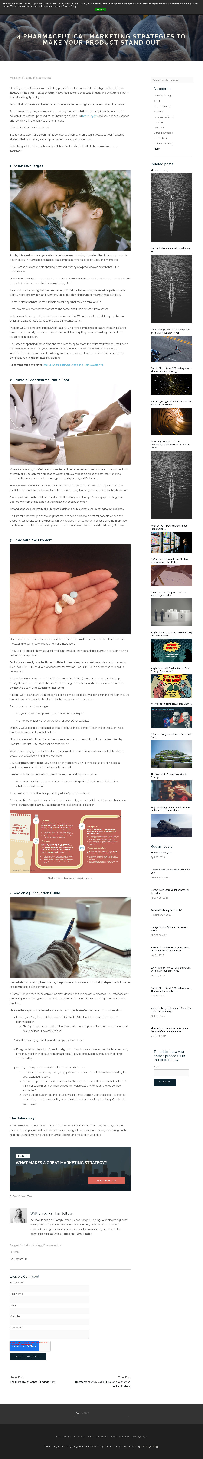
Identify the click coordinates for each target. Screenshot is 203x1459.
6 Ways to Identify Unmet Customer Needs (169, 929)
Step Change (160, 127)
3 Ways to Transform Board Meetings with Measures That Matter (170, 560)
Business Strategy (162, 106)
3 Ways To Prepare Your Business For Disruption (170, 891)
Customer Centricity (163, 143)
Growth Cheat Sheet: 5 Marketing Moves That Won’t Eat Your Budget (171, 370)
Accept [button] (100, 9)
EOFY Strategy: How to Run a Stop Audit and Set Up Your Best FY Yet (170, 331)
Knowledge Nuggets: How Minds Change (171, 703)
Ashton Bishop (161, 138)
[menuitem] (58, 1437)
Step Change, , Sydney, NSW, (92, 1446)
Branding (158, 122)
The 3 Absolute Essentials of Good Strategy (168, 776)
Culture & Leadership (164, 117)
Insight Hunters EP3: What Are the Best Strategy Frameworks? (170, 670)
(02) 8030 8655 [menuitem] (140, 1437)
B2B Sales (158, 111)
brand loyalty (90, 116)
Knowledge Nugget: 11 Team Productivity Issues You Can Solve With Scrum (170, 444)
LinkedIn (32, 1241)
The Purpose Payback (162, 170)
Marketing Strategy (21, 77)
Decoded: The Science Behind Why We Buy (170, 250)
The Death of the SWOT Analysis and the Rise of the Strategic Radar (170, 1030)
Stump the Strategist (163, 132)
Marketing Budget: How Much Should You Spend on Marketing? (171, 403)
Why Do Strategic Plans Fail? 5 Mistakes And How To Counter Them (170, 809)
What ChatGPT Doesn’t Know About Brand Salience (169, 527)
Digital (157, 101)
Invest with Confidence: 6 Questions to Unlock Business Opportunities (170, 949)
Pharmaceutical (42, 77)
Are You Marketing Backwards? (166, 910)
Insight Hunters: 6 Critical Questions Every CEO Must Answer (171, 634)
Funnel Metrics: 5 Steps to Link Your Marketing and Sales (168, 594)
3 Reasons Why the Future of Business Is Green (171, 736)
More (157, 148)
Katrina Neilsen (60, 1213)
